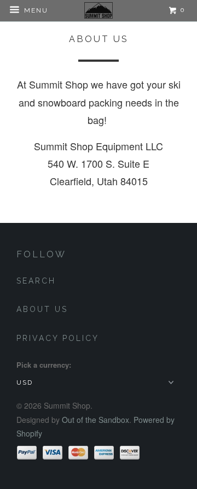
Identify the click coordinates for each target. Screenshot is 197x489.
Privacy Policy (57, 338)
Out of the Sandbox (95, 419)
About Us (42, 309)
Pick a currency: (43, 365)
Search (36, 280)
